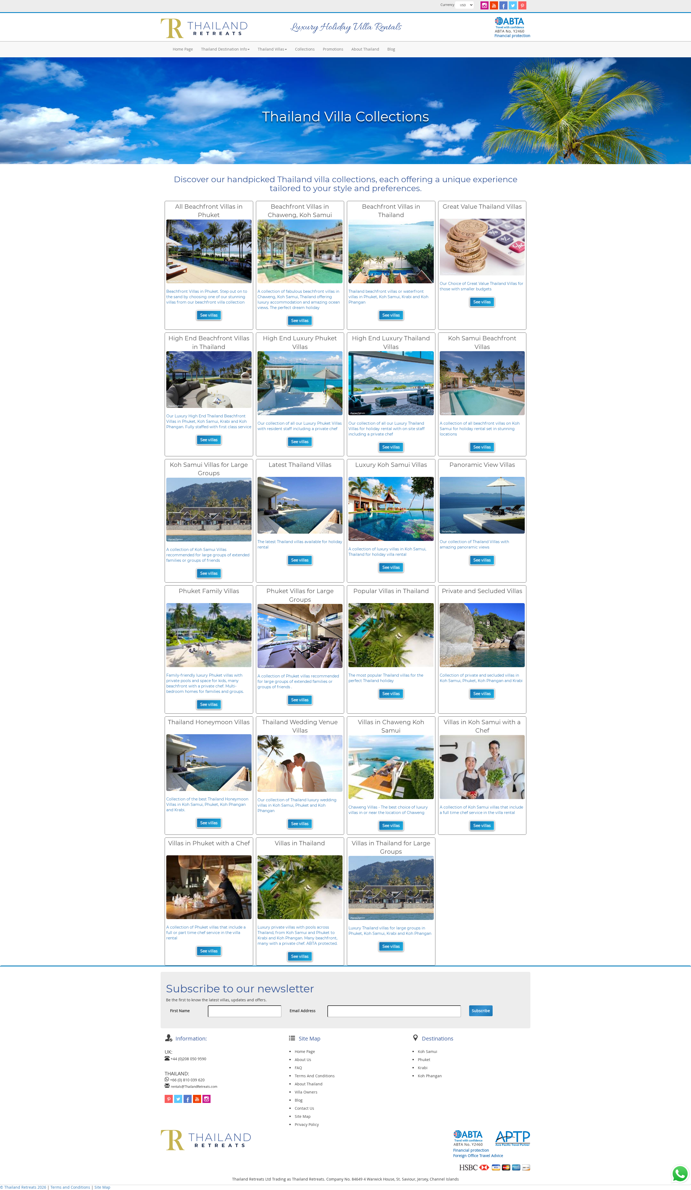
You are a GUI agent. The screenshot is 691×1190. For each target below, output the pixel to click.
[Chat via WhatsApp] (680, 1173)
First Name (180, 1010)
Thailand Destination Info (224, 49)
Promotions (333, 49)
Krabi (423, 1067)
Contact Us (304, 1108)
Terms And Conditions (315, 1075)
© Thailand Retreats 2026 (23, 1187)
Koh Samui (427, 1051)
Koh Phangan (430, 1075)
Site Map (303, 1116)
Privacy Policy (307, 1124)
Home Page (183, 49)
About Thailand (365, 49)
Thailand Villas (271, 49)
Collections (305, 49)
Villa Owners (306, 1092)
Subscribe (481, 1010)
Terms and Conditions (70, 1187)
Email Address (303, 1010)
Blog (391, 49)
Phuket (424, 1059)
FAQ (298, 1067)
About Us (303, 1059)
